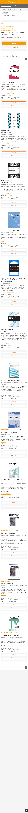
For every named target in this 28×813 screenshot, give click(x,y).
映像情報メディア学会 (5, 637)
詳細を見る (14, 105)
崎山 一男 (3, 382)
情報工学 (5, 23)
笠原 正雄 (14, 637)
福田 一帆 (16, 333)
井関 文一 (3, 232)
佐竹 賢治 (12, 638)
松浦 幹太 (3, 434)
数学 (2, 23)
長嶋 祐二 (3, 333)
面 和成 (2, 283)
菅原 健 (13, 382)
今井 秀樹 (12, 535)
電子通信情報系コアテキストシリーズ (8, 30)
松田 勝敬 (3, 134)
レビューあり (11, 34)
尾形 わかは (22, 585)
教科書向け (4, 34)
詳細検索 (4, 9)
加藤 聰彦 (3, 184)
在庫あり (4, 32)
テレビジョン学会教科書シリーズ (8, 26)
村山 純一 (24, 483)
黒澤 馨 (11, 585)
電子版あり (23, 32)
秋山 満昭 (22, 481)
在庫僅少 (9, 32)
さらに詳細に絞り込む (14, 47)
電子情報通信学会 (4, 535)
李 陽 (23, 382)
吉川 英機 (15, 84)
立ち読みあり (16, 32)
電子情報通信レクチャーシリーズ (8, 28)
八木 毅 (2, 481)
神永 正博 (3, 84)
